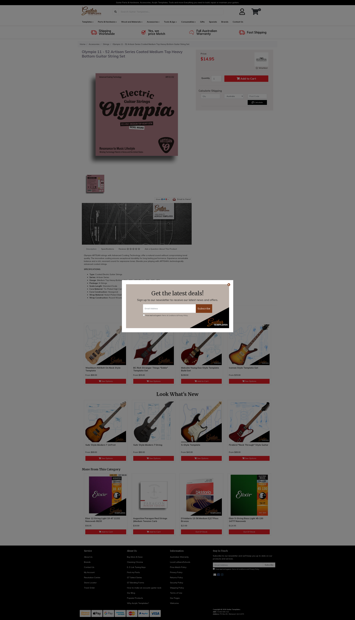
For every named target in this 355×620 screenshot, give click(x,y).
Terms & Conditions (169, 315)
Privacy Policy (183, 315)
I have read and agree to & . (166, 315)
